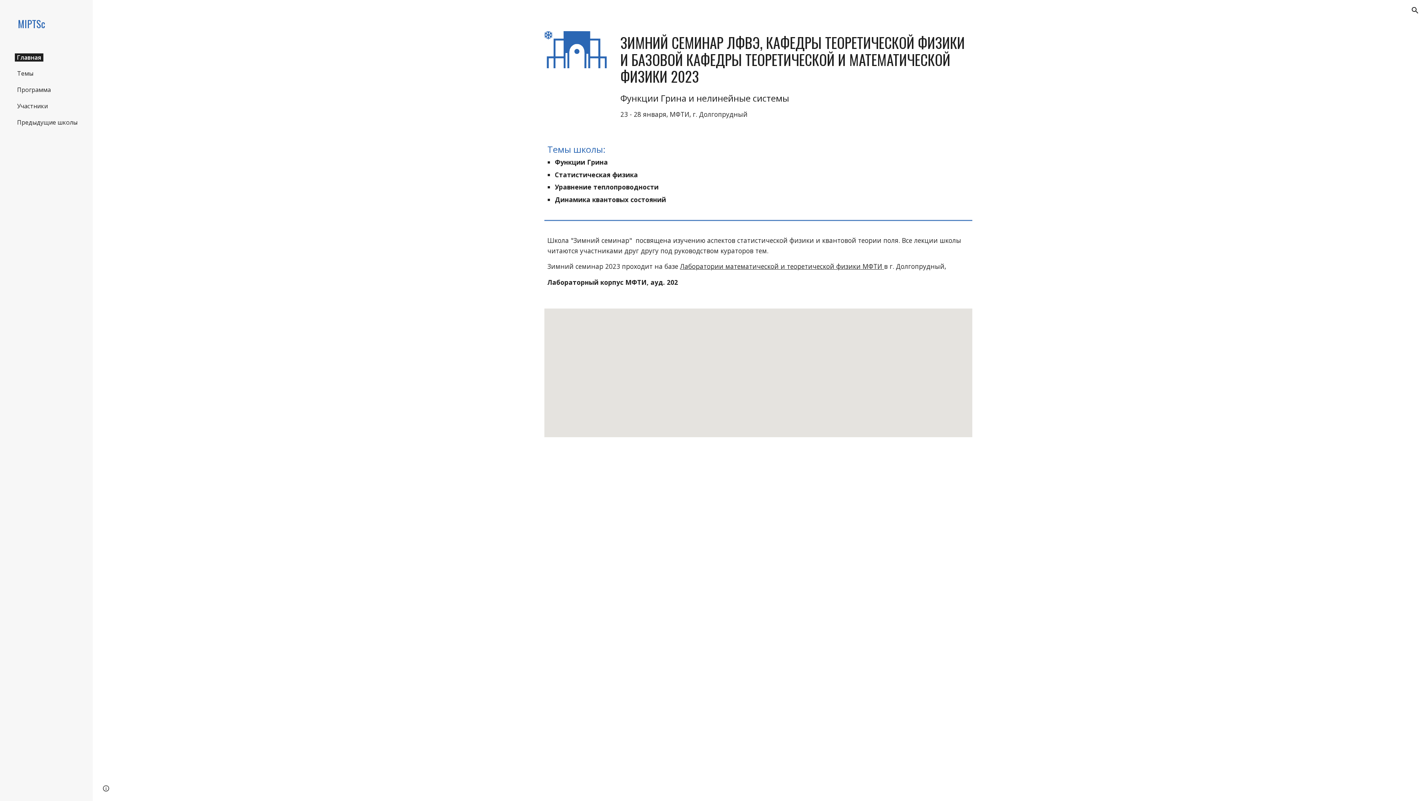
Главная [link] (29, 57)
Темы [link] (25, 73)
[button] (1415, 10)
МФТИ (871, 266)
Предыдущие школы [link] (47, 122)
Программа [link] (34, 90)
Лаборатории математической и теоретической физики (770, 266)
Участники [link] (32, 106)
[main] (794, 77)
